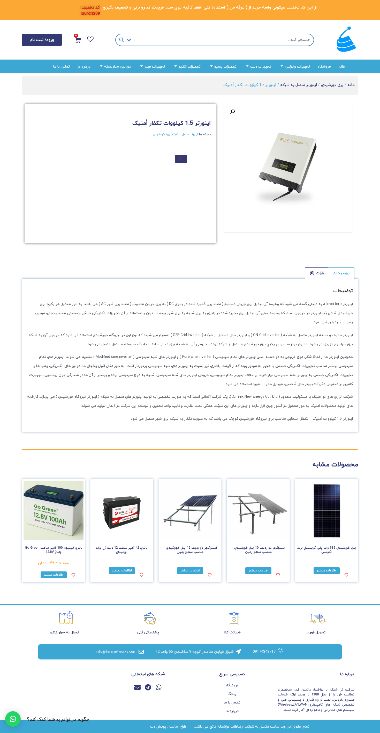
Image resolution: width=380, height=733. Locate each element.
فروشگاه (324, 66)
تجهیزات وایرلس (297, 66)
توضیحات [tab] (341, 273)
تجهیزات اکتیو (190, 66)
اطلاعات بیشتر (327, 571)
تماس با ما (61, 66)
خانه (342, 66)
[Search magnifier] (121, 39)
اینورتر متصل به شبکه (298, 85)
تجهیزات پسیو (225, 66)
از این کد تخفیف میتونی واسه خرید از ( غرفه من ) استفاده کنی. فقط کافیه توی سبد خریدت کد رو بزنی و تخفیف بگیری (210, 7)
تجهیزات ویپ (260, 66)
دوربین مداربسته (117, 66)
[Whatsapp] (158, 687)
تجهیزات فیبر (155, 66)
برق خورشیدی (332, 85)
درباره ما (84, 66)
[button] (232, 112)
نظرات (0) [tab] (317, 273)
